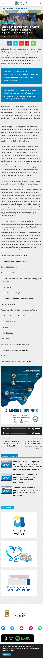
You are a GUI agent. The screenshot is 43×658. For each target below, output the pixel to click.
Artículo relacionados (9, 456)
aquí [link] (12, 650)
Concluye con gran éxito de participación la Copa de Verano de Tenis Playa (11, 443)
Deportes (4, 23)
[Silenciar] (33, 429)
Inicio (3, 8)
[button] (40, 3)
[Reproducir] (4, 429)
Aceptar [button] (6, 654)
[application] (21, 429)
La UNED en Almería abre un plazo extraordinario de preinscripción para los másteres (32, 444)
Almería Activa (12, 23)
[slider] (38, 429)
